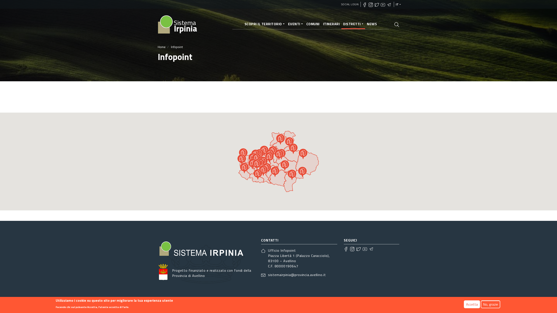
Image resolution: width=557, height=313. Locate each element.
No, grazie (490, 304)
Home (162, 47)
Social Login (350, 4)
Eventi (294, 24)
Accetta (472, 304)
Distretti (352, 24)
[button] (244, 168)
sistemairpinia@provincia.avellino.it (297, 274)
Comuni (313, 24)
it (397, 4)
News (372, 24)
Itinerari (331, 24)
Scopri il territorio (263, 24)
